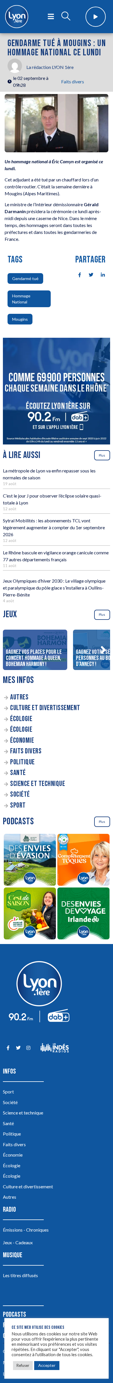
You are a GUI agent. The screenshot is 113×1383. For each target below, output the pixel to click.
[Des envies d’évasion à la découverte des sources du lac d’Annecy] (30, 860)
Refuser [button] (23, 1365)
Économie (22, 740)
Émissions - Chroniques (26, 1229)
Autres (19, 697)
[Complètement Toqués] (83, 860)
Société (20, 794)
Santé (18, 772)
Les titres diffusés (20, 1275)
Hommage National (21, 298)
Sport (18, 805)
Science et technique (37, 783)
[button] (103, 650)
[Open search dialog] (66, 16)
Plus (102, 455)
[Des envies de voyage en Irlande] (83, 914)
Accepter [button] (46, 1365)
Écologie (21, 718)
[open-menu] (51, 16)
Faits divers (72, 81)
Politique (22, 762)
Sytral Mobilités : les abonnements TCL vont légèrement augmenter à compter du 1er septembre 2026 (54, 527)
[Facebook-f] (8, 1048)
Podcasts (14, 1314)
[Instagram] (28, 1048)
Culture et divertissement (45, 707)
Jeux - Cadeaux (18, 1242)
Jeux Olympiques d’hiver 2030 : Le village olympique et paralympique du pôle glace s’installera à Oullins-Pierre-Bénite (54, 587)
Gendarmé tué (25, 278)
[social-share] (76, 274)
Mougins (20, 319)
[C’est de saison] (30, 914)
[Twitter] (18, 1048)
